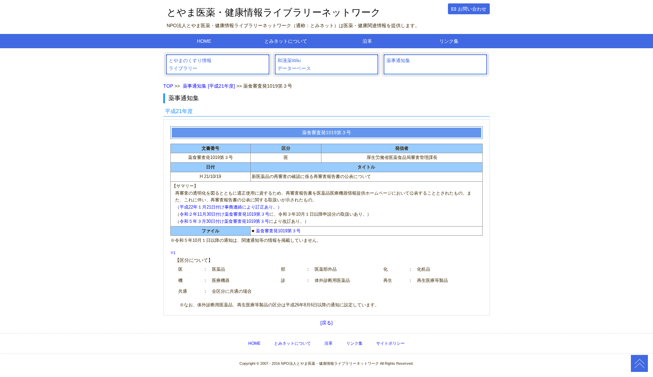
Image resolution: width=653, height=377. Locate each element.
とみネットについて (285, 41)
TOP (168, 86)
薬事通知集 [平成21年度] (209, 86)
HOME (204, 41)
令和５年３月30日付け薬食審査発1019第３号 (224, 221)
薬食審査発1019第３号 (278, 230)
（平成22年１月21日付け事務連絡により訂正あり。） (228, 207)
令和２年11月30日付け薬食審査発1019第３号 (224, 214)
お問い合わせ (472, 9)
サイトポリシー (390, 343)
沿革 (367, 41)
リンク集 (448, 41)
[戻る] (326, 322)
